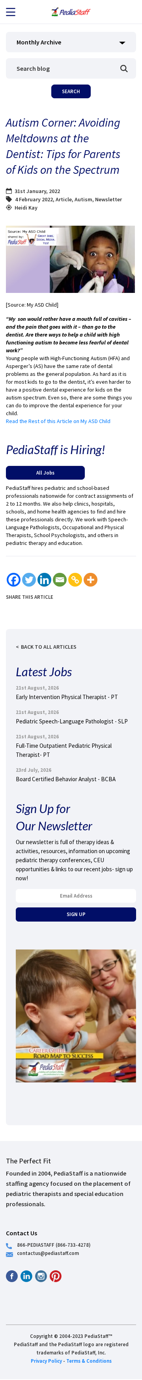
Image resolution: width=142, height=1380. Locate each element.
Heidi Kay (26, 207)
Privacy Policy (46, 1361)
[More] (90, 580)
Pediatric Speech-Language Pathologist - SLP (72, 721)
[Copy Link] (75, 580)
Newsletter (108, 199)
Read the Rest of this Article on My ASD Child (58, 421)
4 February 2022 (34, 199)
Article (64, 199)
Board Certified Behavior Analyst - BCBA (66, 779)
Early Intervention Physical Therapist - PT (67, 697)
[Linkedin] (44, 580)
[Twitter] (29, 580)
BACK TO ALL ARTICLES (49, 646)
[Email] (60, 580)
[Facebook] (14, 580)
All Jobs (45, 472)
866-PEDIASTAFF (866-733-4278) (54, 1245)
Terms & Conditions (89, 1361)
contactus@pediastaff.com (48, 1253)
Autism (83, 199)
